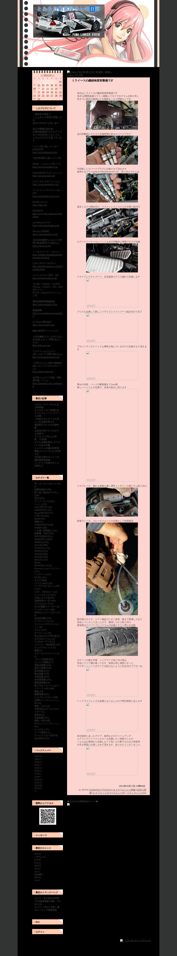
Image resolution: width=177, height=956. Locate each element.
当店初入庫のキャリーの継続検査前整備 (46, 458)
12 (47, 88)
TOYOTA (106, 790)
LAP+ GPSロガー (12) (45, 592)
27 (52, 95)
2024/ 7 (38, 759)
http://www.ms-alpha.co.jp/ (45, 167)
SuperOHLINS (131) (43, 513)
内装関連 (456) (41, 676)
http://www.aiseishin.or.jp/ (45, 304)
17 (39, 92)
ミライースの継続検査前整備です (92, 80)
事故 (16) (38, 691)
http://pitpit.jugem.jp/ (43, 371)
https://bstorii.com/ (42, 246)
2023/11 (38, 782)
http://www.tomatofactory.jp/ (46, 357)
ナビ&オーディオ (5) (44, 641)
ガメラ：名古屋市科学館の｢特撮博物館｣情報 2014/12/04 (47, 901)
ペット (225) (40, 504)
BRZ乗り (38, 874)
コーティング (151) (43, 621)
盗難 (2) (38, 650)
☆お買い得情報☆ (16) (45, 530)
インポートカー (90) (44, 609)
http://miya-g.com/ (41, 345)
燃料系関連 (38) (42, 682)
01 (60, 81)
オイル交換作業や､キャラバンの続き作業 (47, 443)
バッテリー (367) (42, 574)
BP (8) (37, 562)
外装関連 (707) (41, 717)
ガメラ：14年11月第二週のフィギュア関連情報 (46, 908)
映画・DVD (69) (42, 720)
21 (56, 92)
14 (56, 88)
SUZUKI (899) (41, 545)
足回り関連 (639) (42, 668)
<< (42, 75)
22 (60, 92)
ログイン (40, 932)
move (37, 871)
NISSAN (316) (41, 551)
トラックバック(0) (136, 792)
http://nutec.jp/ (40, 205)
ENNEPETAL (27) (42, 510)
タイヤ (116, 790)
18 (43, 92)
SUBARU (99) (41, 557)
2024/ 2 (38, 773)
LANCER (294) (41, 516)
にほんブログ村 (75, 75)
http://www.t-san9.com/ (43, 325)
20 (52, 92)
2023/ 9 (38, 788)
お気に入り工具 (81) (44, 597)
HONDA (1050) (41, 542)
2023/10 (38, 785)
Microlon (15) (41, 559)
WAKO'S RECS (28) (43, 524)
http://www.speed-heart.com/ (46, 225)
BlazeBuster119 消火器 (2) (47, 636)
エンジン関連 (128, 790)
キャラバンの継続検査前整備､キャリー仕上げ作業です (47, 451)
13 (52, 88)
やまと (37, 862)
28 (56, 95)
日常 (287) (39, 498)
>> (53, 75)
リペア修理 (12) (42, 732)
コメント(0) (119, 792)
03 (39, 85)
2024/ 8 (38, 756)
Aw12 (37, 880)
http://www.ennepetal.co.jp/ (46, 184)
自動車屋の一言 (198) (45, 600)
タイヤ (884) (40, 580)
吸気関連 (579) (41, 673)
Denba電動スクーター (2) (46, 606)
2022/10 (48, 75)
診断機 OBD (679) (44, 533)
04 (43, 85)
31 (39, 99)
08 (60, 85)
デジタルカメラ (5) (43, 603)
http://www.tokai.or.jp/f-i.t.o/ (46, 196)
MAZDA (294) (41, 554)
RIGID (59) (39, 518)
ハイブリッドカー (102, 792)
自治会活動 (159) (42, 618)
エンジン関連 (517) (43, 662)
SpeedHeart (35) (41, 738)
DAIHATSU (95, 790)
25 (43, 95)
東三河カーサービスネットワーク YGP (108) (46, 687)
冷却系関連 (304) (42, 679)
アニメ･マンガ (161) (44, 501)
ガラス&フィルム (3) (44, 639)
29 (60, 95)
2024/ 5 (38, 765)
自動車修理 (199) (42, 489)
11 (43, 88)
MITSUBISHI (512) (43, 536)
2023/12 (38, 779)
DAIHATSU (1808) (43, 539)
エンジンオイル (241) (45, 595)
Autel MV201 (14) (43, 507)
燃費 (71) (38, 521)
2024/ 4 (38, 768)
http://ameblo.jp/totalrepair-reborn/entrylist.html (47, 256)
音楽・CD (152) (42, 706)
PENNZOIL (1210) (43, 565)
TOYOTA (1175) (42, 548)
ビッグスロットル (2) (44, 647)
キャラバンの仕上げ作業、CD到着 (45, 438)
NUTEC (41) (40, 577)
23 (34, 95)
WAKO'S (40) (40, 527)
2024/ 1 (38, 776)
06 (52, 85)
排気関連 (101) (41, 671)
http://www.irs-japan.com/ (45, 278)
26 (47, 95)
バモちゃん (40, 857)
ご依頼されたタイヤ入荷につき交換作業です (46, 420)
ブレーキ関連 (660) (43, 659)
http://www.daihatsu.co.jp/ (45, 152)
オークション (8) (42, 633)
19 (47, 92)
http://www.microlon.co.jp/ (45, 234)
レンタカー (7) (41, 729)
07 (56, 85)
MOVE (37, 854)
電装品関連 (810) (42, 665)
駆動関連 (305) (41, 694)
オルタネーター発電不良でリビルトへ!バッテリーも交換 (47, 413)
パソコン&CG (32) (43, 583)
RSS (38, 922)
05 (47, 85)
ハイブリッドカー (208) (46, 697)
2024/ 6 (38, 762)
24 (39, 95)
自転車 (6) (39, 715)
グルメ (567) (40, 630)
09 (34, 88)
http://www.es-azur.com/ (44, 175)
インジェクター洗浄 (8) (46, 735)
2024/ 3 (38, 770)
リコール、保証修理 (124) (47, 644)
